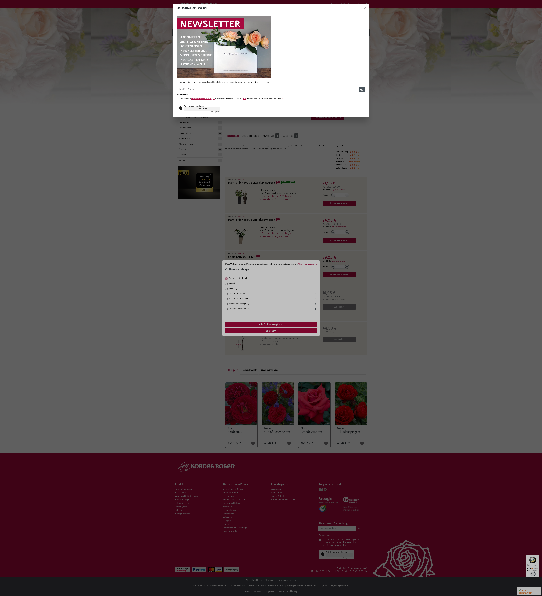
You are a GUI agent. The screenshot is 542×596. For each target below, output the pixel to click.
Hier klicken (202, 109)
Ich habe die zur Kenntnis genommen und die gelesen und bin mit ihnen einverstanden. (232, 99)
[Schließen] (365, 8)
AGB (244, 99)
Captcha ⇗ (214, 112)
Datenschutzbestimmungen (203, 99)
